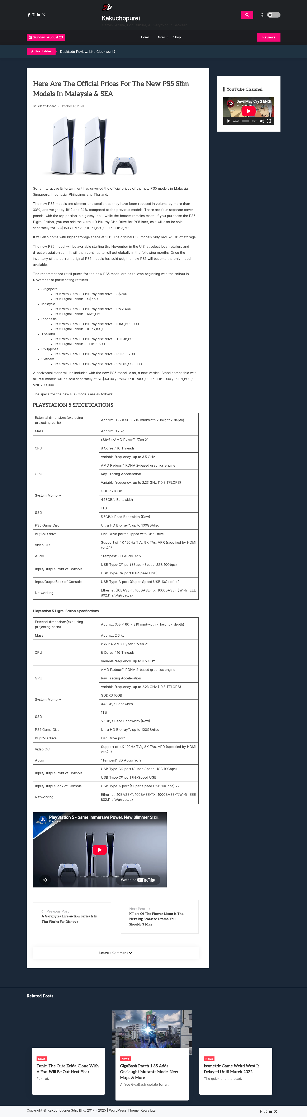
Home (145, 37)
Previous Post (58, 911)
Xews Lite (148, 1110)
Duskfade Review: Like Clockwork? (87, 52)
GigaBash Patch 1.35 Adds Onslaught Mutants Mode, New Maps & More (149, 1072)
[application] (248, 111)
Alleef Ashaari (47, 106)
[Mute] (262, 121)
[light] (267, 15)
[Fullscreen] (269, 121)
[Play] (229, 121)
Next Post (137, 909)
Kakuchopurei (121, 18)
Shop (177, 37)
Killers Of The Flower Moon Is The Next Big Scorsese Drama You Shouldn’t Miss (156, 919)
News (42, 1058)
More (161, 37)
